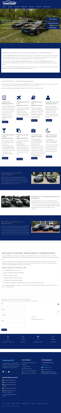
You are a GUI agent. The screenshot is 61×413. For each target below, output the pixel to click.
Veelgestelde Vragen (25, 403)
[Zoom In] (58, 311)
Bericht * (3, 320)
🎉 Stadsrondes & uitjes (27, 368)
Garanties (13, 403)
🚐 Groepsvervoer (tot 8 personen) (29, 373)
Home (3, 403)
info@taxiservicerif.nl (47, 367)
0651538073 (23, 341)
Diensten (8, 403)
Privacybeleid (33, 403)
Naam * (2, 303)
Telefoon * (3, 309)
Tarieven (18, 403)
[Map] (45, 309)
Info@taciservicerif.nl (38, 341)
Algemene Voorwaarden (42, 403)
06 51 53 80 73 (46, 365)
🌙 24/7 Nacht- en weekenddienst (29, 370)
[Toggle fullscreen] (58, 304)
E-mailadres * (3, 314)
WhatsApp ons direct (47, 369)
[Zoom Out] (58, 313)
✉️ (9, 372)
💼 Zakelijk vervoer (26, 366)
